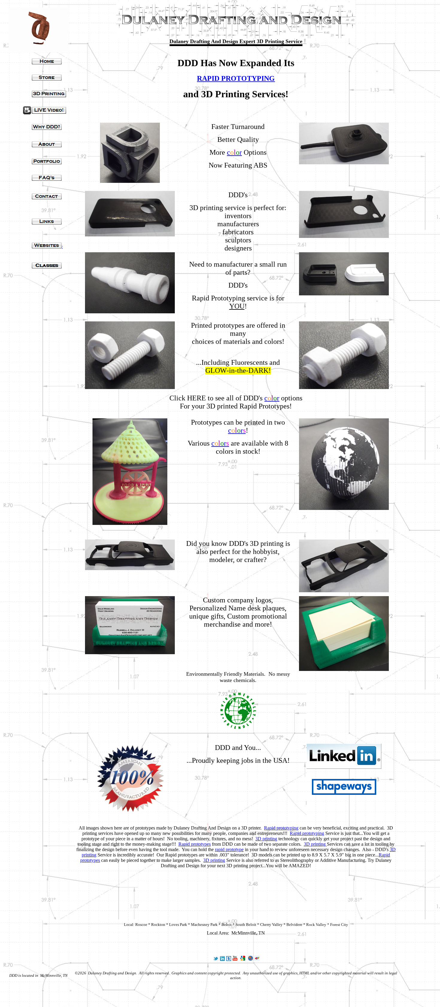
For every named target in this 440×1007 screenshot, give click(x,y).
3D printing (266, 838)
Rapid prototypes (194, 844)
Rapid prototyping (281, 827)
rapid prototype (229, 849)
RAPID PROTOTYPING (236, 78)
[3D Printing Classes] (47, 266)
